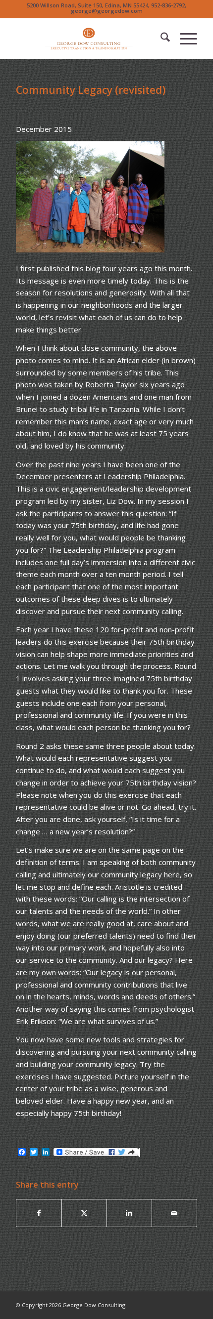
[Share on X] (84, 1213)
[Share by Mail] (174, 1213)
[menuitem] (160, 38)
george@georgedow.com (107, 10)
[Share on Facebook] (38, 1213)
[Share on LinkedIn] (129, 1213)
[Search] (160, 38)
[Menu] (183, 38)
